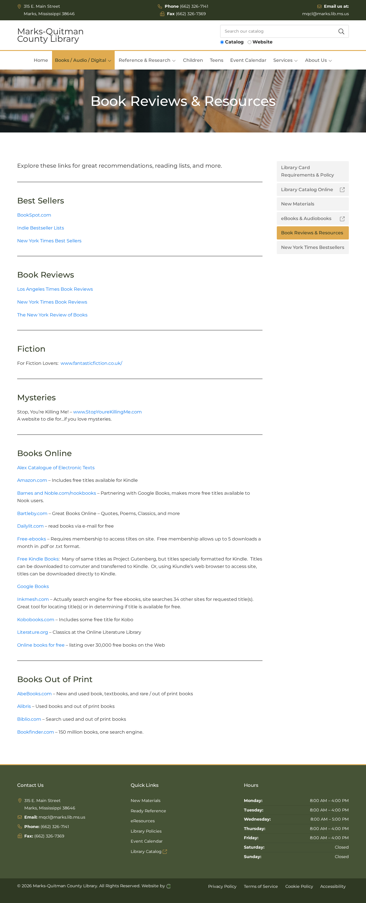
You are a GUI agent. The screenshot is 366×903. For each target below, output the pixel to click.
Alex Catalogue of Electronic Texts (56, 467)
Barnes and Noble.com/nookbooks (56, 493)
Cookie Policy (299, 886)
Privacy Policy (222, 886)
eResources (143, 820)
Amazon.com (32, 480)
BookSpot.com (34, 215)
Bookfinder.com (36, 732)
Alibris (24, 706)
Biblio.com (29, 719)
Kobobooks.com (35, 619)
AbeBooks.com (34, 693)
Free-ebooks (31, 539)
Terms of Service (261, 886)
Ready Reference (148, 810)
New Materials (145, 800)
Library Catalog (147, 851)
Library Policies (146, 831)
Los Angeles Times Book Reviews (55, 289)
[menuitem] (41, 60)
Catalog (234, 42)
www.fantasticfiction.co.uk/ (91, 363)
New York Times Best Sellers (49, 240)
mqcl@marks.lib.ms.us (325, 13)
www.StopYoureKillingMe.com (107, 412)
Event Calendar (147, 841)
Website (262, 42)
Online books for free (41, 645)
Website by (154, 885)
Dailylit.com (30, 526)
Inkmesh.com (33, 599)
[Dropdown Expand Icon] (109, 60)
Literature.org (32, 632)
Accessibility (333, 886)
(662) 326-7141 (194, 6)
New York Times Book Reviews (52, 302)
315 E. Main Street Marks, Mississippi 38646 (49, 10)
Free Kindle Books (38, 559)
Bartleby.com (32, 513)
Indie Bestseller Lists (40, 228)
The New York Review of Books (52, 315)
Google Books (33, 586)
